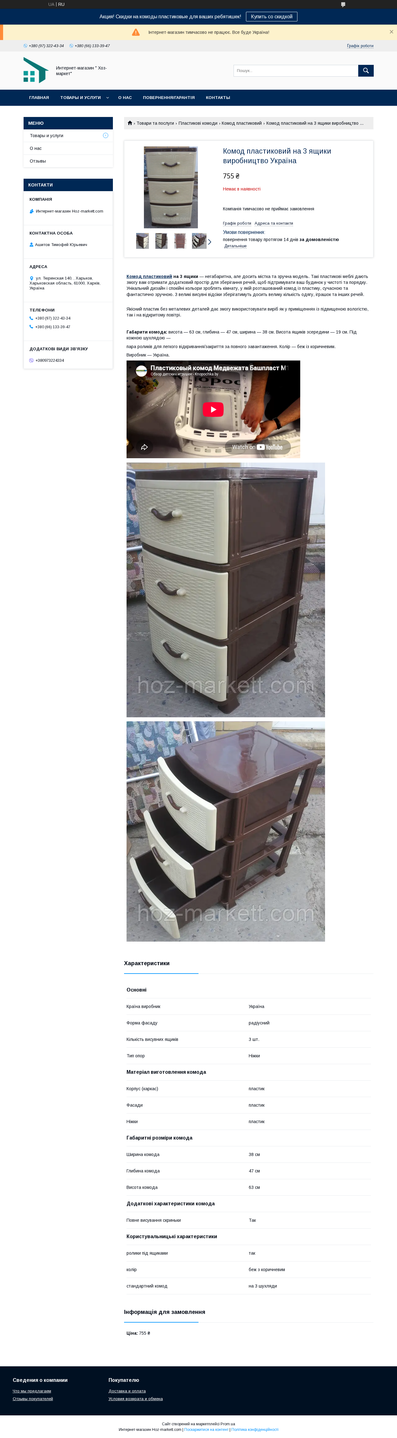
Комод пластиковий (242, 123)
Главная (39, 97)
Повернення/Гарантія (169, 97)
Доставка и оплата (127, 1391)
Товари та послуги (155, 123)
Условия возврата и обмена (136, 1398)
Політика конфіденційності (255, 1429)
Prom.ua (228, 1424)
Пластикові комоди (198, 123)
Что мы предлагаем (32, 1391)
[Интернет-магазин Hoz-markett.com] (36, 81)
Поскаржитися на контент (206, 1429)
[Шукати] (366, 71)
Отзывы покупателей (33, 1398)
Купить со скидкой (271, 16)
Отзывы (38, 161)
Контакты (218, 97)
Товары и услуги (80, 97)
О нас (125, 97)
